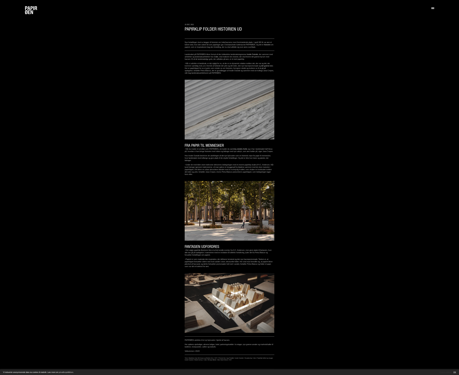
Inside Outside (252, 54)
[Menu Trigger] (432, 8)
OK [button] (454, 372)
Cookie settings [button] (446, 372)
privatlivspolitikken (66, 372)
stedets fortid (242, 149)
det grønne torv (267, 66)
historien (267, 45)
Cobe (216, 57)
